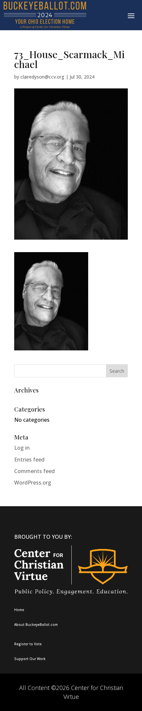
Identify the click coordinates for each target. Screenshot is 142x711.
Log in (22, 447)
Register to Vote (28, 644)
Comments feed (34, 471)
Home (19, 609)
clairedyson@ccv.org (42, 77)
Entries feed (29, 459)
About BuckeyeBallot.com (36, 624)
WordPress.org (32, 482)
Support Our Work (30, 658)
